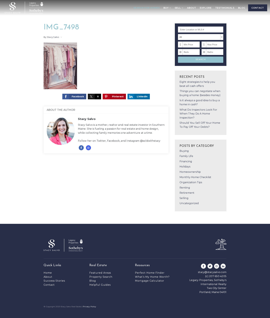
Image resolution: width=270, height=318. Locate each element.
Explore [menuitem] (206, 7)
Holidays (185, 166)
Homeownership (190, 171)
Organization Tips (191, 182)
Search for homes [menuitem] (146, 7)
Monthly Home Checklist (195, 177)
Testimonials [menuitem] (224, 7)
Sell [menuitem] (178, 7)
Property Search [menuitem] (100, 276)
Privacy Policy (89, 306)
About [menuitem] (191, 7)
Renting (185, 187)
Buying (184, 150)
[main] (135, 112)
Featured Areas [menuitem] (100, 272)
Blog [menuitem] (241, 7)
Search (201, 59)
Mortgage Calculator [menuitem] (149, 280)
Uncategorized (189, 203)
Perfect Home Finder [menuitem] (150, 272)
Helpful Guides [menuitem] (100, 284)
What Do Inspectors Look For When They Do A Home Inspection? (198, 113)
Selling (184, 198)
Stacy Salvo (53, 37)
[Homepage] (24, 8)
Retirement (187, 192)
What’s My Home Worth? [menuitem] (152, 276)
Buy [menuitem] (166, 7)
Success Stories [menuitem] (54, 280)
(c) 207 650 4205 (215, 276)
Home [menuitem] (48, 272)
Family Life (186, 156)
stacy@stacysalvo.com (212, 272)
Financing (186, 161)
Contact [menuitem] (257, 7)
